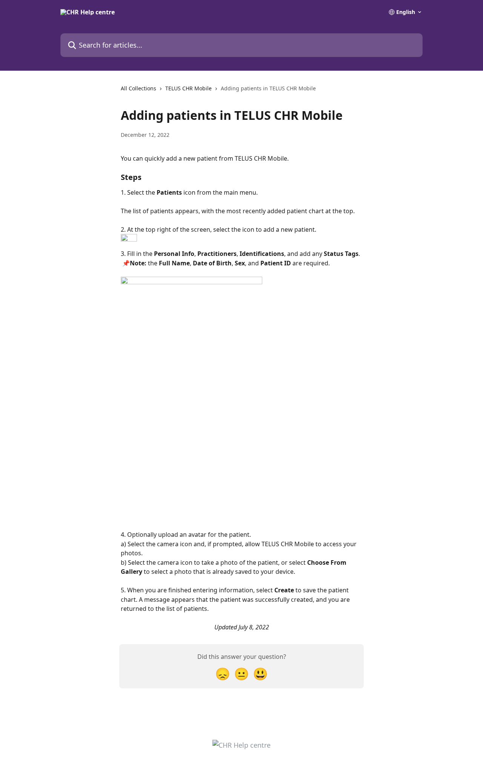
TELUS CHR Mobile (188, 88)
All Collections (138, 88)
